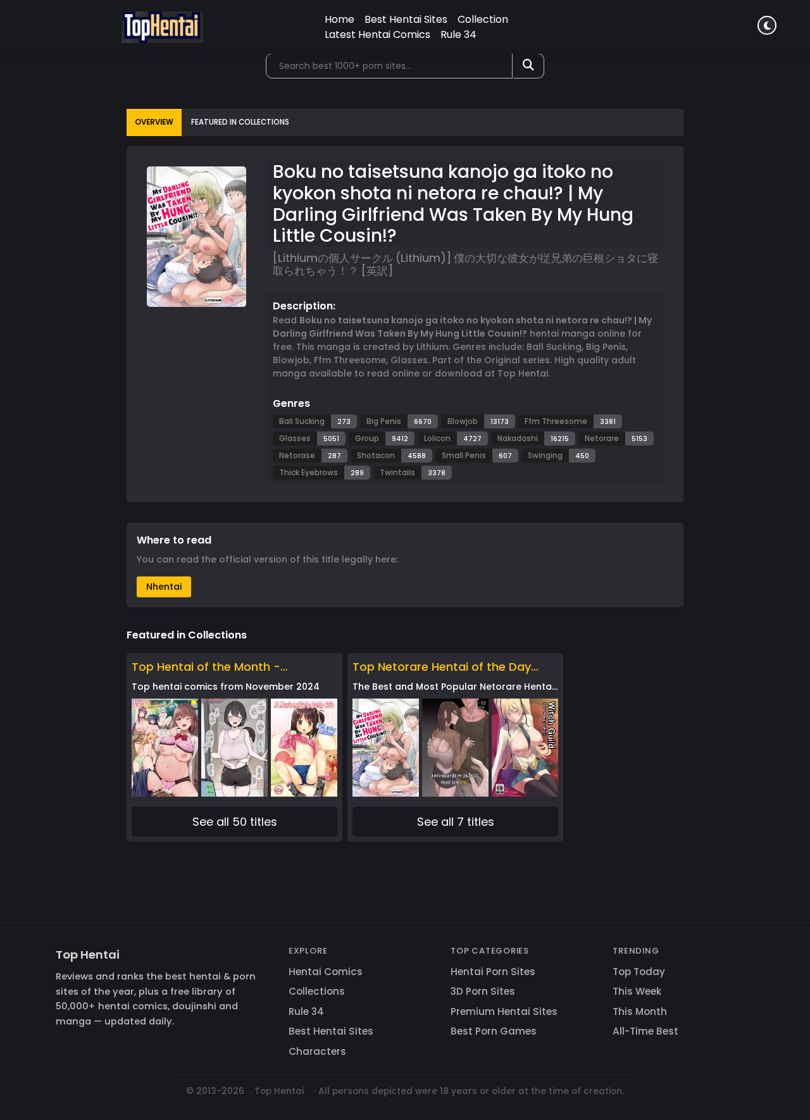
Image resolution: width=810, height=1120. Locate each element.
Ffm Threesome (556, 421)
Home (339, 19)
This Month (640, 1011)
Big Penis (383, 421)
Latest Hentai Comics (377, 34)
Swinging (545, 455)
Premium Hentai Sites (504, 1011)
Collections (317, 991)
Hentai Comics (326, 971)
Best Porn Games (494, 1031)
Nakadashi (517, 438)
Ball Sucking (302, 421)
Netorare (602, 438)
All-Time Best (645, 1031)
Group (367, 438)
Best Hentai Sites (405, 19)
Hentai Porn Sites (493, 971)
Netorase (297, 455)
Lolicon (437, 438)
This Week (637, 991)
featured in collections (240, 122)
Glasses (295, 438)
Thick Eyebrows (308, 472)
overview (154, 122)
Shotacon (376, 455)
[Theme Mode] (766, 25)
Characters (317, 1051)
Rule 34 (458, 34)
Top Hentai (88, 954)
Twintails (397, 472)
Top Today (639, 971)
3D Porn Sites (483, 991)
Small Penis (464, 455)
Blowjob (462, 421)
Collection (483, 19)
